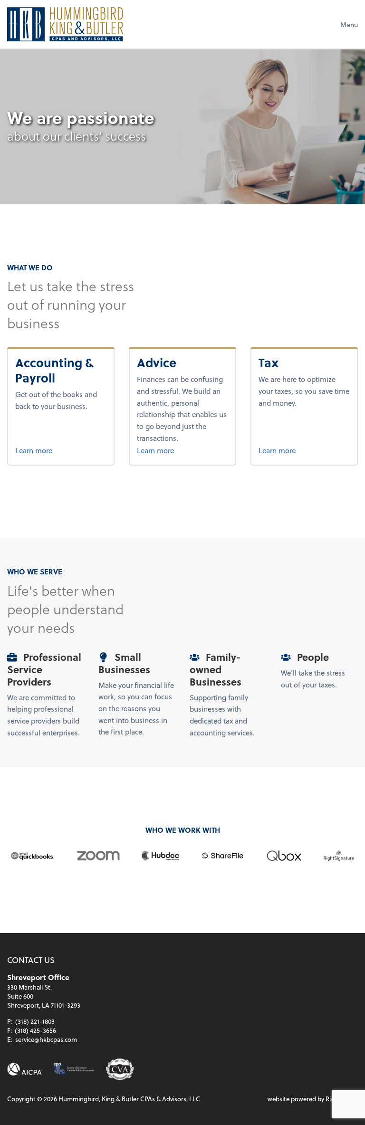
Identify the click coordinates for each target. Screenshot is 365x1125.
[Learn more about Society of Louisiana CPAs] (74, 1069)
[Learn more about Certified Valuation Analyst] (120, 1069)
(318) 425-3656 (35, 1030)
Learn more (60, 450)
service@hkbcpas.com (46, 1039)
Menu (349, 24)
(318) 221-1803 (35, 1021)
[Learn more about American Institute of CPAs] (24, 1069)
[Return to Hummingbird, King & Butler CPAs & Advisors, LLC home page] (65, 24)
